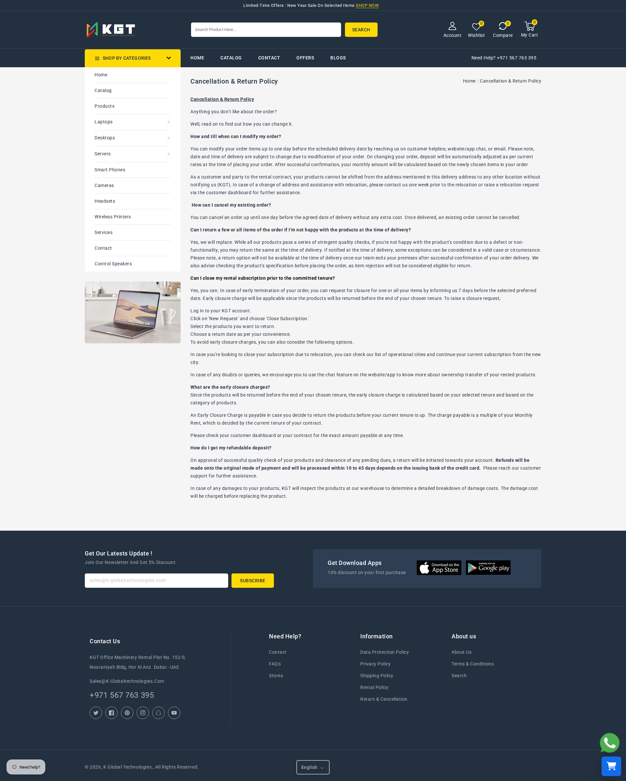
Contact (103, 248)
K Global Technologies (127, 767)
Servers (103, 153)
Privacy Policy (375, 663)
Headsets (105, 201)
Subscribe (252, 580)
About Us (461, 652)
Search (459, 675)
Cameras (104, 185)
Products (104, 106)
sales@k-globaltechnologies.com (127, 681)
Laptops (104, 121)
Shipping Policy (377, 675)
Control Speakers (113, 263)
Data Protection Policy (384, 652)
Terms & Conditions (473, 663)
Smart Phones (110, 169)
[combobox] (266, 30)
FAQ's (275, 663)
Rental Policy (374, 687)
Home (101, 74)
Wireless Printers (113, 216)
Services (103, 232)
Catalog (103, 90)
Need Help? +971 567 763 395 (504, 57)
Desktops (105, 137)
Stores (276, 675)
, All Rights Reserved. (176, 767)
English (309, 767)
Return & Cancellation (384, 699)
